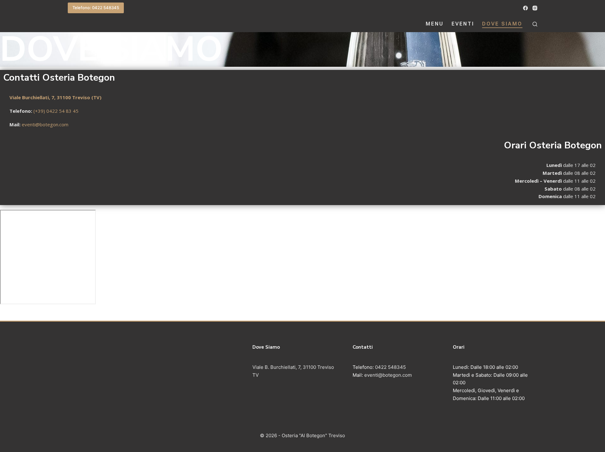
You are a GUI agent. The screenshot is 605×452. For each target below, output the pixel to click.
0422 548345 (390, 367)
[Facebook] (525, 8)
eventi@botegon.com (45, 124)
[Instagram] (535, 8)
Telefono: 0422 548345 (95, 7)
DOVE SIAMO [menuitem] (502, 24)
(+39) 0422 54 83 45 (55, 111)
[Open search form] (535, 24)
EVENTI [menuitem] (463, 24)
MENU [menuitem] (435, 24)
